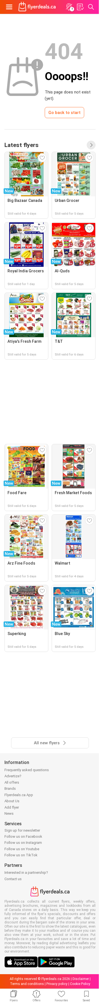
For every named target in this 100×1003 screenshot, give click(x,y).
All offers (11, 782)
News (9, 813)
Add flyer (11, 807)
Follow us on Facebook (23, 836)
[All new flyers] (91, 145)
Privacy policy (57, 984)
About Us (11, 801)
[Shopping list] (80, 6)
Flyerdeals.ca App (18, 795)
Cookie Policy (80, 984)
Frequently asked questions (26, 770)
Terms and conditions (27, 984)
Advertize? (12, 776)
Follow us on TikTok (21, 855)
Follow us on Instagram (23, 843)
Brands (10, 788)
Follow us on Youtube (21, 849)
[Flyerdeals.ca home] (37, 7)
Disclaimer (80, 979)
